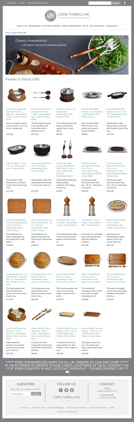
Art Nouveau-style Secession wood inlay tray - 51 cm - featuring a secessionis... (117, 184)
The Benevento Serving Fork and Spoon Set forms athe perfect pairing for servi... (41, 127)
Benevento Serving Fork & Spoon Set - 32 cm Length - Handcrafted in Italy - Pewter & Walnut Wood (41, 114)
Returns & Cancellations (77, 408)
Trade (111, 408)
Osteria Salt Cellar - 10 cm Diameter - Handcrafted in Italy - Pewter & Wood (65, 113)
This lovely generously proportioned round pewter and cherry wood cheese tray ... (16, 292)
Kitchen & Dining (51, 26)
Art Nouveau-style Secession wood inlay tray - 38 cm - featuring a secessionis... (92, 184)
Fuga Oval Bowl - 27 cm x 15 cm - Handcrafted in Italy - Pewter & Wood (16, 165)
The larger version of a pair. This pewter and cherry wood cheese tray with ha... (92, 346)
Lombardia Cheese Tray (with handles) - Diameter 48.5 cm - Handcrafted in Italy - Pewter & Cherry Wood (16, 279)
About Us (22, 26)
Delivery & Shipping (56, 408)
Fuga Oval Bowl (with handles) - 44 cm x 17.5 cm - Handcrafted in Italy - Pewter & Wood (117, 113)
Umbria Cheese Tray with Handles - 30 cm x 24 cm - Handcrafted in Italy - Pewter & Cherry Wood (66, 332)
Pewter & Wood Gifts (19, 33)
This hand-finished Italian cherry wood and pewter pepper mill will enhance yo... (66, 238)
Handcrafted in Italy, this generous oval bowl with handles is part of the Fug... (117, 127)
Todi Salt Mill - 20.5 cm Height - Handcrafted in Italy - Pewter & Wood (91, 222)
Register (11, 3)
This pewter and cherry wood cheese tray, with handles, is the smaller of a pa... (66, 346)
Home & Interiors (71, 26)
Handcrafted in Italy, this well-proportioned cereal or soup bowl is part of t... (41, 182)
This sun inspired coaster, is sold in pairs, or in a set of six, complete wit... (16, 125)
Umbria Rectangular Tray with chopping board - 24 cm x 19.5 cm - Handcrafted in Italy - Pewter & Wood (41, 225)
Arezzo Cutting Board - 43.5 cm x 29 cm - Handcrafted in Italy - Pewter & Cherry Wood (91, 278)
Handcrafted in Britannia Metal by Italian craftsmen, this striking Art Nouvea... (66, 184)
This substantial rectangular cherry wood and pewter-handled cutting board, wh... (92, 292)
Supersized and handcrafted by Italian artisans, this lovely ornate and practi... (116, 238)
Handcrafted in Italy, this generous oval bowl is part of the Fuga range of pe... (16, 184)
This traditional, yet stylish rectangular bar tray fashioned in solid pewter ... (15, 238)
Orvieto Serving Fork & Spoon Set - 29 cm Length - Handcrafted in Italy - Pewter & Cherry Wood (41, 333)
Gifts (85, 26)
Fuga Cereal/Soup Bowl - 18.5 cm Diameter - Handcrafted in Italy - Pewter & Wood (41, 167)
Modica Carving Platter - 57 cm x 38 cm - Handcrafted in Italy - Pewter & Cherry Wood (117, 224)
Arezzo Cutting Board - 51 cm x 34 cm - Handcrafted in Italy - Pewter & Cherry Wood (116, 278)
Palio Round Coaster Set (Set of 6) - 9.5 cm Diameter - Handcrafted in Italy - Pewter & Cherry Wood (16, 333)
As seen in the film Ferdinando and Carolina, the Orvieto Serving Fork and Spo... (41, 346)
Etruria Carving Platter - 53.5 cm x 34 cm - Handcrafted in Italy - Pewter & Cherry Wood (66, 278)
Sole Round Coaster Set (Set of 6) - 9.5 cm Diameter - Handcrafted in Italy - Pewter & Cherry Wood (16, 114)
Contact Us (24, 408)
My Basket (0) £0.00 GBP (38, 3)
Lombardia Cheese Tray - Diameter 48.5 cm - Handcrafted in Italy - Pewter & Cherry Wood (41, 278)
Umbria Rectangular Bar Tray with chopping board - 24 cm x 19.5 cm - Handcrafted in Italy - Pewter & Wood (16, 225)
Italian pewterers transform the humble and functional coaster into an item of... (15, 346)
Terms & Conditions (98, 408)
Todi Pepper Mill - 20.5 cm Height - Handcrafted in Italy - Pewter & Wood (66, 222)
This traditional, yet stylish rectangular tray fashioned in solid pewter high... (41, 238)
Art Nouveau (97, 26)
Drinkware (35, 26)
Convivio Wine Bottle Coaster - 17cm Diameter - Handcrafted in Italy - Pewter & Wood (92, 113)
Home (7, 33)
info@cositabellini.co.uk (107, 391)
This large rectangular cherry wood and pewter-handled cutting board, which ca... (117, 292)
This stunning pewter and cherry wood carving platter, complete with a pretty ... (66, 292)
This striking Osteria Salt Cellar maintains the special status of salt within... (66, 127)
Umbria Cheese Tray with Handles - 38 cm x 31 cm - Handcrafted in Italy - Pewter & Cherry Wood (92, 332)
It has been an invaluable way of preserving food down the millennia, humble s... (92, 238)
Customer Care (38, 408)
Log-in (22, 3)
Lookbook (111, 26)
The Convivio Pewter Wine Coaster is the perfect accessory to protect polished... (90, 127)
